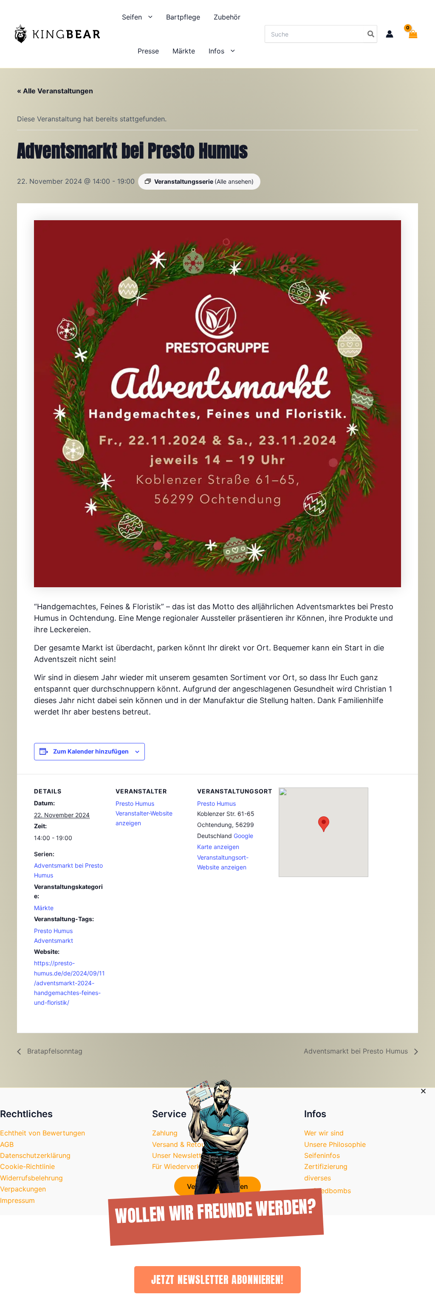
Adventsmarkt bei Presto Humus (357, 1051)
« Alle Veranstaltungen (55, 91)
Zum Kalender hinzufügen (91, 751)
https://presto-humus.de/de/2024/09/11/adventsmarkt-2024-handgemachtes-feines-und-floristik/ (69, 982)
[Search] (370, 33)
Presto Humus (135, 803)
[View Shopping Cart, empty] (411, 34)
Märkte (44, 907)
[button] (147, 17)
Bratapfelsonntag (53, 1051)
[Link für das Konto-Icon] (389, 34)
